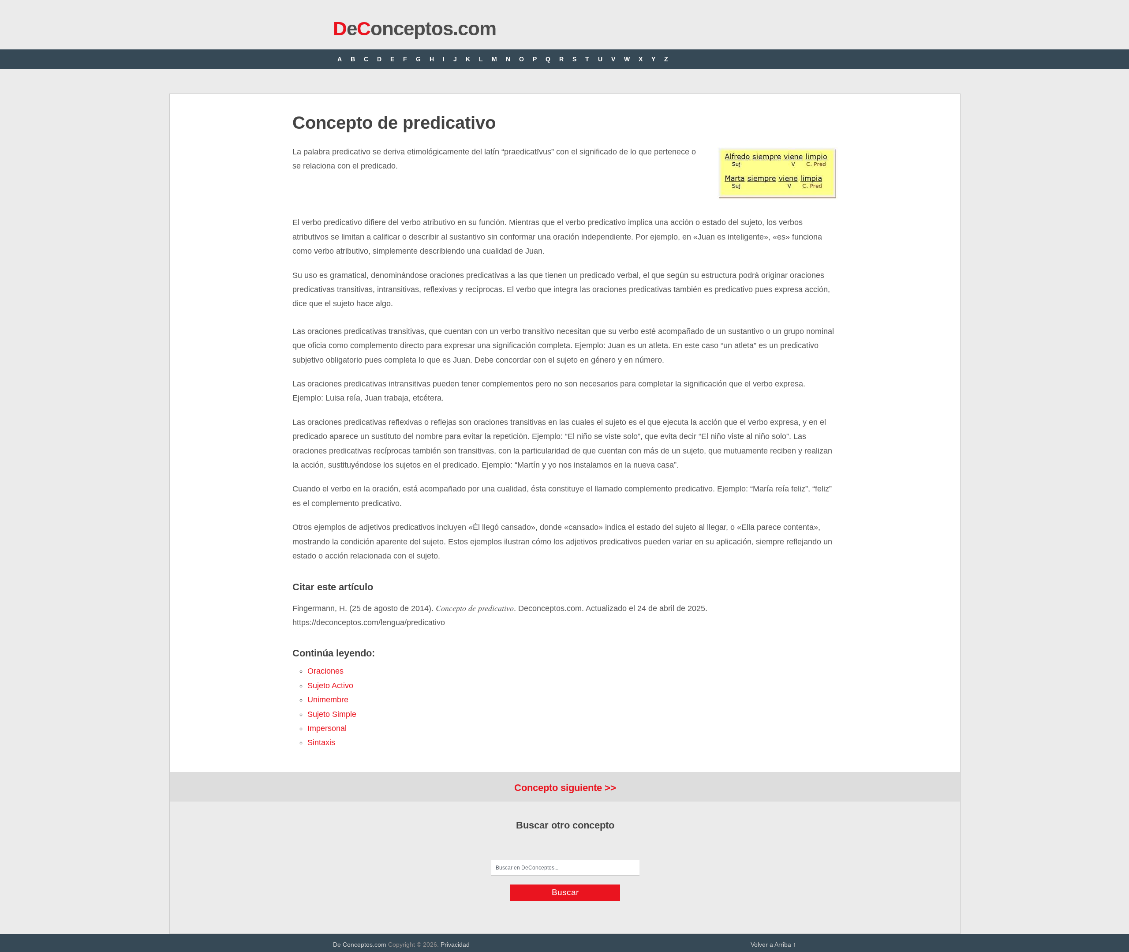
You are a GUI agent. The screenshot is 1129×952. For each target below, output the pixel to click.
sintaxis (321, 742)
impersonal (327, 728)
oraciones (325, 671)
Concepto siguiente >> (565, 787)
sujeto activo (330, 685)
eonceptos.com (414, 28)
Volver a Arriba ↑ (773, 944)
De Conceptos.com (359, 944)
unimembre (327, 699)
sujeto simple (331, 714)
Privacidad (455, 944)
